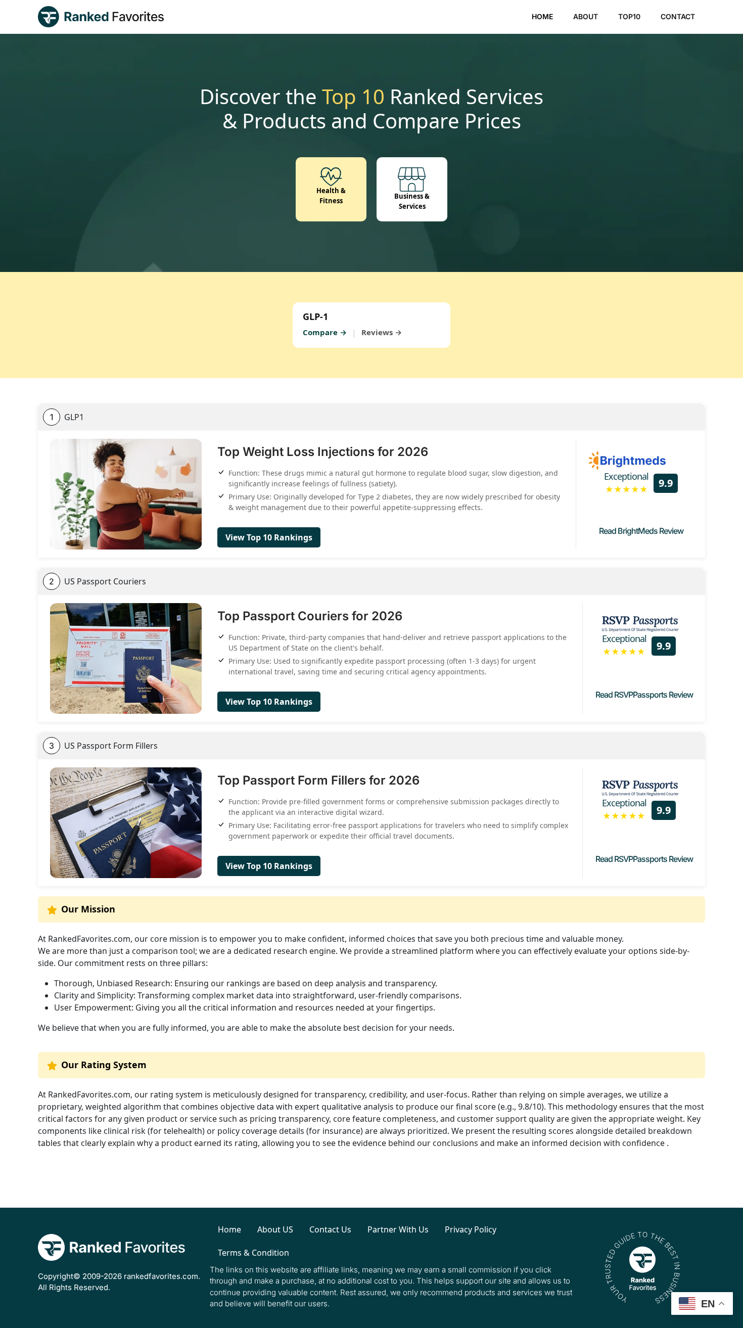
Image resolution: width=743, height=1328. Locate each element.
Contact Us (330, 1229)
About (585, 16)
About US (275, 1229)
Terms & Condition (253, 1252)
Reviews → (381, 332)
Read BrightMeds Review (641, 531)
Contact (678, 16)
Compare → (325, 332)
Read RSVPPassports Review (644, 695)
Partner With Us (398, 1229)
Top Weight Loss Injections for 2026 (322, 451)
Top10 (629, 16)
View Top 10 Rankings (268, 537)
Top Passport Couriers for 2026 (309, 616)
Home (542, 16)
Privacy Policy (470, 1229)
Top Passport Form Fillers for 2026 (318, 780)
